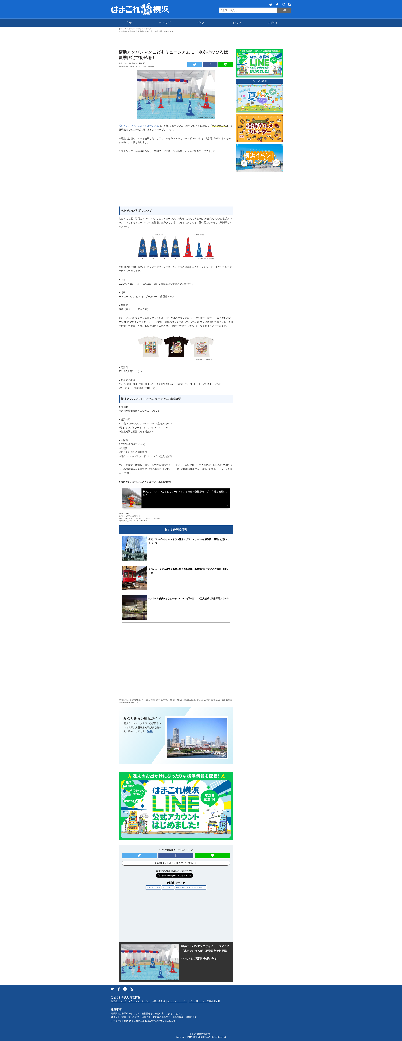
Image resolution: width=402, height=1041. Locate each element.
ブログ (128, 22)
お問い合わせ (158, 1001)
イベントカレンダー (177, 1001)
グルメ (200, 22)
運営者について (118, 1001)
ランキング (165, 22)
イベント (237, 22)
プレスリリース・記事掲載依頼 (204, 1001)
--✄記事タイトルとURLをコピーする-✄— (136, 66)
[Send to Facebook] (210, 64)
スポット (273, 22)
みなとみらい (168, 887)
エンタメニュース (153, 887)
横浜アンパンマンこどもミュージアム (139, 125)
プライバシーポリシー (139, 1001)
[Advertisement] (201, 41)
